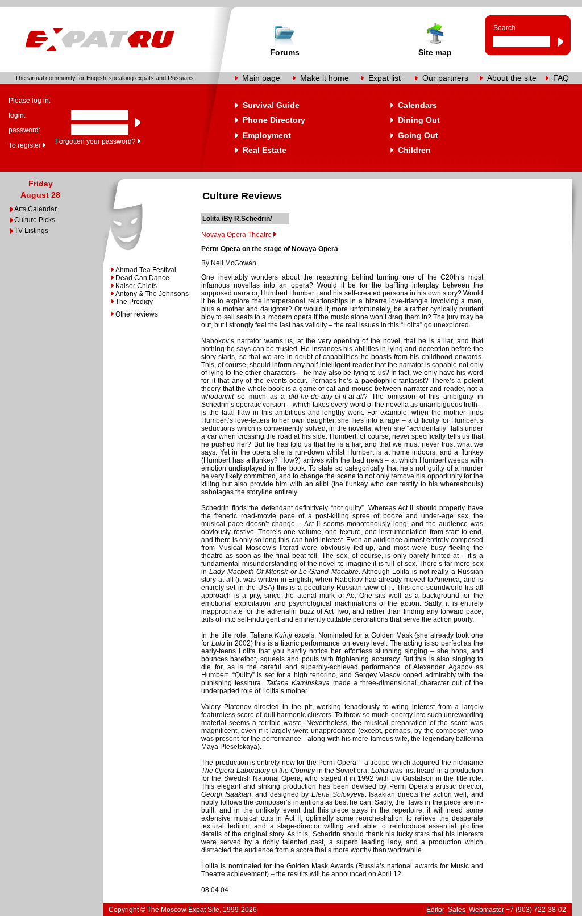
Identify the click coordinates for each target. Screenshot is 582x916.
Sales (456, 910)
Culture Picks (34, 220)
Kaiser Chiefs (136, 286)
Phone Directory (274, 119)
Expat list (384, 77)
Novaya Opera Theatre (236, 235)
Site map (435, 52)
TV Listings (31, 231)
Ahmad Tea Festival (145, 270)
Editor (435, 910)
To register (25, 145)
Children (414, 150)
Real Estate (264, 150)
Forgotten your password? (95, 141)
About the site (512, 77)
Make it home (324, 77)
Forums (285, 52)
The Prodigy (134, 302)
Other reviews (136, 314)
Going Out (418, 135)
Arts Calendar (35, 209)
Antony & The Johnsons (152, 294)
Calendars (417, 105)
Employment (267, 135)
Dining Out (419, 119)
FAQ (561, 77)
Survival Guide (271, 105)
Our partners (445, 77)
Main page (261, 77)
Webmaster (486, 910)
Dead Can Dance (142, 278)
